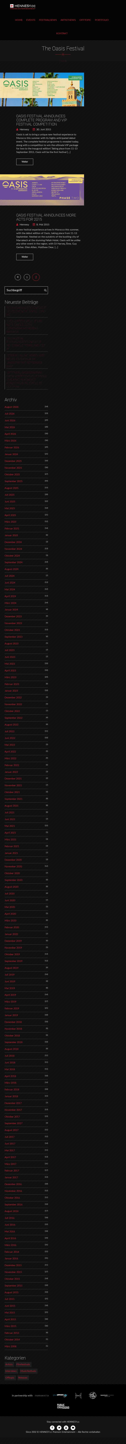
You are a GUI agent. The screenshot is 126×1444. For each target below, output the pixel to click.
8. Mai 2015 (42, 224)
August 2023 (11, 643)
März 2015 (10, 1326)
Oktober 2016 (12, 1198)
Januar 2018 (11, 1096)
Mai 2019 (10, 988)
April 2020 (10, 914)
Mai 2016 (10, 1231)
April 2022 (10, 751)
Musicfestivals (28, 1371)
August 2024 (11, 569)
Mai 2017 (10, 1150)
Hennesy (24, 129)
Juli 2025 (9, 495)
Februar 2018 (12, 1089)
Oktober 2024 (12, 556)
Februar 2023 (12, 684)
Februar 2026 (12, 447)
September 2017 (13, 1123)
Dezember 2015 (13, 1265)
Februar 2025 (12, 528)
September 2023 (13, 637)
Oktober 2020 (12, 873)
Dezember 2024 (13, 542)
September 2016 (13, 1204)
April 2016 (10, 1238)
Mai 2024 (10, 589)
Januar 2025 (11, 535)
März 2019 (10, 1001)
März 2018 (10, 1083)
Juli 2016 (9, 1218)
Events (30, 20)
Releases (22, 1377)
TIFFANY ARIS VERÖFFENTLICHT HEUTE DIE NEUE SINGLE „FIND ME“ (26, 311)
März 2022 (10, 758)
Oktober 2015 (12, 1279)
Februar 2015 (12, 1333)
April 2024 (10, 596)
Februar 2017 (12, 1170)
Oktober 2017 (12, 1116)
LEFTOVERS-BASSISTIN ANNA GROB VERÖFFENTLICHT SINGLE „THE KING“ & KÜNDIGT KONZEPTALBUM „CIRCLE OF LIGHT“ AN (26, 379)
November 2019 (13, 948)
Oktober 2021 (12, 792)
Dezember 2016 (13, 1184)
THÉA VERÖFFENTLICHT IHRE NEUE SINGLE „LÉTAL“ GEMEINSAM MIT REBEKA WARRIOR (24, 326)
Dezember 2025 (13, 461)
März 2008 (10, 1346)
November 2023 (13, 623)
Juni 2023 (10, 657)
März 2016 (10, 1245)
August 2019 (11, 968)
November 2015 (13, 1272)
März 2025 (10, 522)
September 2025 (13, 481)
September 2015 (13, 1285)
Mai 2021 (10, 826)
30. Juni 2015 (43, 129)
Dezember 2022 (13, 697)
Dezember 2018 (13, 1022)
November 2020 (13, 866)
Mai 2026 (10, 427)
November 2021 (13, 785)
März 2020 (10, 920)
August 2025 (11, 488)
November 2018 (13, 1029)
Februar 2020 (12, 927)
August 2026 (11, 407)
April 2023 (10, 670)
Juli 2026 (9, 414)
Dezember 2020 (13, 860)
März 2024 (10, 603)
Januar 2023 (11, 691)
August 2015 (11, 1292)
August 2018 (11, 1049)
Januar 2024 (11, 609)
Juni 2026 (10, 420)
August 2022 (11, 724)
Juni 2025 (10, 501)
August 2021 (11, 806)
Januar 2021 (11, 853)
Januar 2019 (11, 1015)
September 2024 (13, 562)
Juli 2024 (9, 576)
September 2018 (13, 1042)
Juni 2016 (10, 1225)
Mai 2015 (10, 1312)
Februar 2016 (12, 1252)
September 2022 (13, 718)
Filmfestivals (23, 1364)
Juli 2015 (9, 1299)
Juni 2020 (10, 900)
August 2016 (11, 1211)
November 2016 (13, 1191)
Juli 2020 (9, 893)
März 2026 (10, 441)
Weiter (25, 162)
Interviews (11, 1371)
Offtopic (85, 20)
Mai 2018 (10, 1069)
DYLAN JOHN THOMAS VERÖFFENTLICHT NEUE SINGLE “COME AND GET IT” (25, 344)
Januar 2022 (11, 772)
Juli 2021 (9, 812)
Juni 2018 (10, 1062)
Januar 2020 (11, 934)
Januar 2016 (11, 1258)
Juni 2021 (10, 819)
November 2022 (13, 704)
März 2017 (10, 1164)
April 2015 (10, 1319)
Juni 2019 (10, 981)
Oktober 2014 (12, 1339)
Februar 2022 (12, 765)
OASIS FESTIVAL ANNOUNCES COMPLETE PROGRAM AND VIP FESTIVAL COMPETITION (41, 120)
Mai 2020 (10, 907)
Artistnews (68, 20)
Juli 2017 (9, 1137)
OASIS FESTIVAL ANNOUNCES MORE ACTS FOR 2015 (46, 217)
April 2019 (10, 995)
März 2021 (10, 839)
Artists (9, 1364)
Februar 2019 (12, 1008)
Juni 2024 (10, 582)
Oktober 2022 (12, 711)
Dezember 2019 (13, 941)
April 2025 (10, 515)
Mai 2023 (10, 664)
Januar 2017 (11, 1177)
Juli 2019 (9, 975)
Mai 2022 (10, 745)
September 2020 (13, 880)
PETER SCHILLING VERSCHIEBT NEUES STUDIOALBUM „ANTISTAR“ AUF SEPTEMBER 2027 (25, 361)
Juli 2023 (9, 650)
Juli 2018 (9, 1056)
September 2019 (13, 961)
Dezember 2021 (13, 778)
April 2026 (10, 434)
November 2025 (13, 468)
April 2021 (10, 833)
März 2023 (10, 677)
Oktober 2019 (12, 954)
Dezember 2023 (13, 616)
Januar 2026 (11, 454)
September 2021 (13, 799)
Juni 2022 (10, 738)
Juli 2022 (9, 731)
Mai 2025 (10, 508)
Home (19, 20)
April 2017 (10, 1157)
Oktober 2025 (12, 474)
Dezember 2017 (13, 1103)
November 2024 (13, 549)
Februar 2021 (12, 846)
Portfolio (102, 20)
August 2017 (11, 1130)
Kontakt (62, 33)
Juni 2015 (10, 1306)
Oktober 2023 (12, 630)
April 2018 (10, 1076)
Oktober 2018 (12, 1035)
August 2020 (11, 887)
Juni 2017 (10, 1143)
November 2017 (13, 1110)
